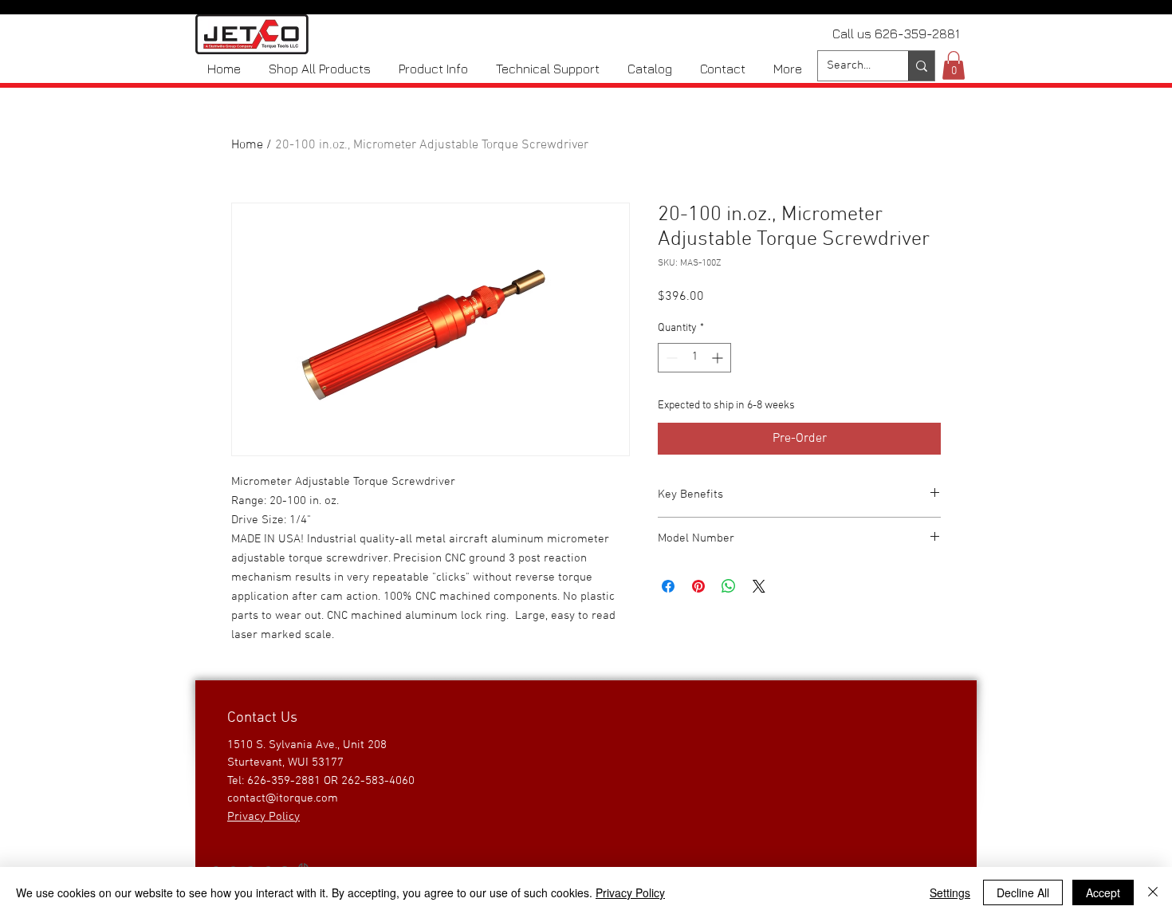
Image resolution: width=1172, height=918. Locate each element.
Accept (1103, 892)
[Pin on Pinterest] (698, 586)
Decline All (1023, 892)
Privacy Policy (630, 892)
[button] (954, 65)
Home (247, 145)
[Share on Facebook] (668, 586)
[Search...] (921, 66)
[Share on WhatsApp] (728, 586)
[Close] (1152, 892)
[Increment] (719, 358)
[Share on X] (759, 586)
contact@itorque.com (282, 798)
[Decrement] (670, 358)
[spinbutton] (694, 358)
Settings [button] (950, 892)
